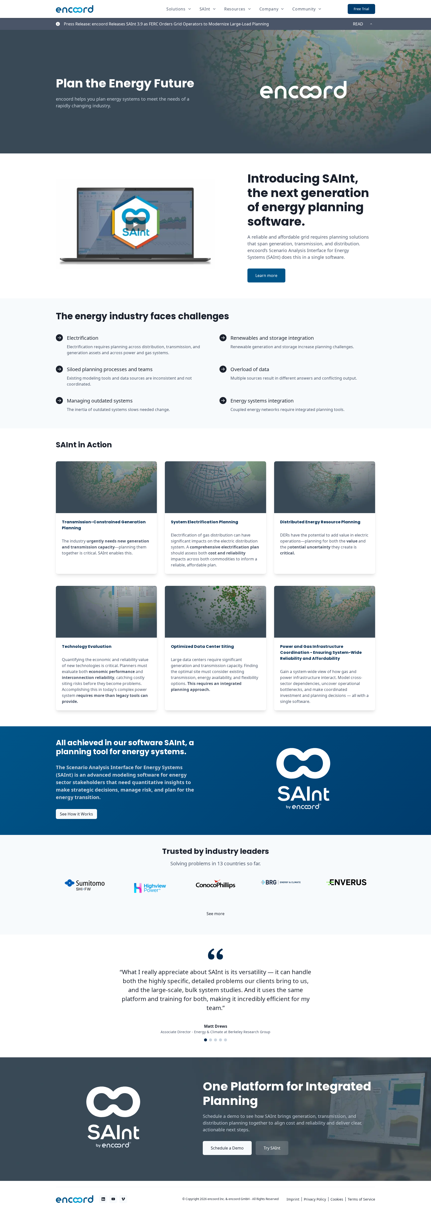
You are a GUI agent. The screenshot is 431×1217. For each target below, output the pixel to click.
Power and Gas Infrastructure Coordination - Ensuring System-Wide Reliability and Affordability (321, 652)
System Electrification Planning (204, 522)
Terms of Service (361, 1199)
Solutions (176, 9)
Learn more (270, 276)
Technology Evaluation (86, 646)
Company (268, 9)
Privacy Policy (315, 1199)
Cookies (336, 1199)
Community (304, 9)
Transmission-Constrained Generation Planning (104, 525)
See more (217, 915)
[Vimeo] (123, 1199)
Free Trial (361, 8)
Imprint (293, 1199)
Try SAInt (272, 1148)
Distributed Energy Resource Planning (320, 522)
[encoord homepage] (74, 9)
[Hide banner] (371, 24)
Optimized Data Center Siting (202, 646)
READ (358, 24)
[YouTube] (113, 1199)
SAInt (205, 9)
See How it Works (76, 814)
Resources (234, 9)
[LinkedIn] (103, 1199)
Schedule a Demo (227, 1148)
